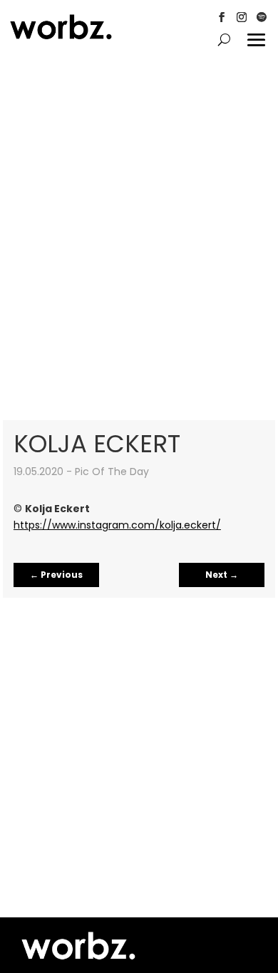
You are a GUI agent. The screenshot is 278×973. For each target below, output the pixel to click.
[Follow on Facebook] (222, 17)
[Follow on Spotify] (262, 17)
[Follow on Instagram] (242, 17)
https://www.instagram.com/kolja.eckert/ (117, 525)
